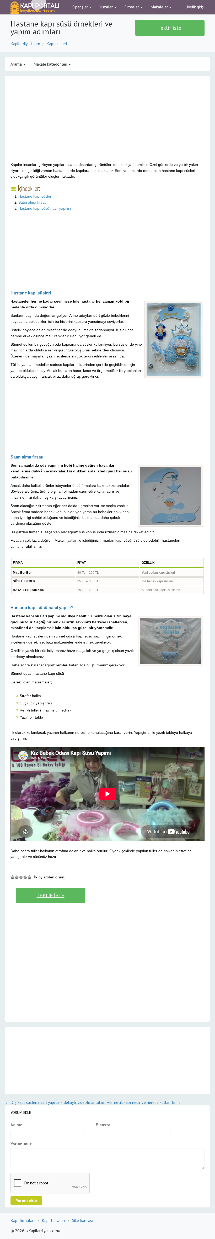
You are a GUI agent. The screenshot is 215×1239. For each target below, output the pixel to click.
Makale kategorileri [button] (50, 64)
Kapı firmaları (22, 1220)
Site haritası (82, 1220)
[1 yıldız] (12, 877)
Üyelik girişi (195, 6)
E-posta (103, 1124)
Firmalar (132, 6)
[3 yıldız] (21, 877)
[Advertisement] (54, 123)
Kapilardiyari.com (25, 43)
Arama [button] (16, 64)
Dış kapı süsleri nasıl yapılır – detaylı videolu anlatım (55, 1102)
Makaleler (159, 6)
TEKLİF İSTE (50, 895)
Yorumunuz (21, 1143)
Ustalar (107, 6)
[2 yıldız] (17, 877)
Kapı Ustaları (53, 1220)
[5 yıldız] (29, 877)
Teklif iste (169, 27)
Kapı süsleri (56, 43)
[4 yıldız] (25, 877)
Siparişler (80, 6)
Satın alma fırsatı (32, 202)
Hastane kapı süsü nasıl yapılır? (45, 208)
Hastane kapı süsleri (35, 196)
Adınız (16, 1124)
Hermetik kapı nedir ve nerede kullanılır (143, 1102)
